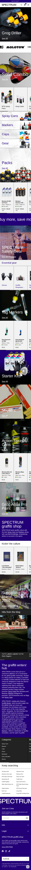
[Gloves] (7, 274)
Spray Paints (12, 691)
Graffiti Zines (19, 779)
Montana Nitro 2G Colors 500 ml (7, 472)
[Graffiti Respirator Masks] (20, 274)
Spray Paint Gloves (21, 781)
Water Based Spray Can (7, 784)
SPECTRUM (7, 863)
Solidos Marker (5, 788)
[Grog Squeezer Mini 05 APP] (20, 329)
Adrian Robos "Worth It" (19, 566)
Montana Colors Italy (7, 774)
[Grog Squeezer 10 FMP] (7, 329)
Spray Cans (11, 532)
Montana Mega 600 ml (19, 472)
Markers (21, 532)
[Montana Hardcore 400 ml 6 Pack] (20, 191)
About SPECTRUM (10, 606)
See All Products (9, 257)
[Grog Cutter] (20, 95)
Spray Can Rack (20, 776)
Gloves (4, 285)
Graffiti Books (6, 703)
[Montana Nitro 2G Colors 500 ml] (7, 461)
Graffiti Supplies (5, 781)
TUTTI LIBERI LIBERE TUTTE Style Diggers (12, 655)
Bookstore (4, 754)
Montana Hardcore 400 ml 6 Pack (20, 203)
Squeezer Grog (20, 771)
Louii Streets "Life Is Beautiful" (7, 566)
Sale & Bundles (6, 756)
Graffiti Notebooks (6, 793)
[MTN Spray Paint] (7, 95)
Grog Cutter (19, 106)
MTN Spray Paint (6, 107)
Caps (3, 749)
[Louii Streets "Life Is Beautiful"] (7, 555)
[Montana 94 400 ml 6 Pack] (7, 191)
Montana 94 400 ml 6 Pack (6, 202)
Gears (3, 751)
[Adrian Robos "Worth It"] (20, 555)
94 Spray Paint (5, 771)
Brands (4, 759)
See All (5, 38)
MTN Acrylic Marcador (21, 788)
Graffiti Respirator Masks (19, 287)
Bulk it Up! (4, 791)
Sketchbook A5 (5, 779)
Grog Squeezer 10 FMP (6, 340)
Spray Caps (9, 697)
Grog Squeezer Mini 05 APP (19, 340)
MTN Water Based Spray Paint (22, 785)
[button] (25, 5)
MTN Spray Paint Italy (7, 776)
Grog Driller (19, 791)
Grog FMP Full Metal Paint (22, 793)
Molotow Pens (19, 774)
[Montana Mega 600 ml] (20, 461)
